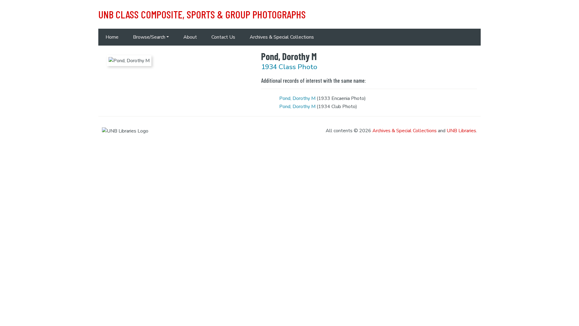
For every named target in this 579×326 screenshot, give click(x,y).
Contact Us (223, 37)
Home (112, 37)
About (190, 37)
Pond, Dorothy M (297, 98)
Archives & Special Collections (282, 37)
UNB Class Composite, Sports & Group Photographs (202, 14)
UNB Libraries (461, 130)
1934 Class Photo (289, 67)
